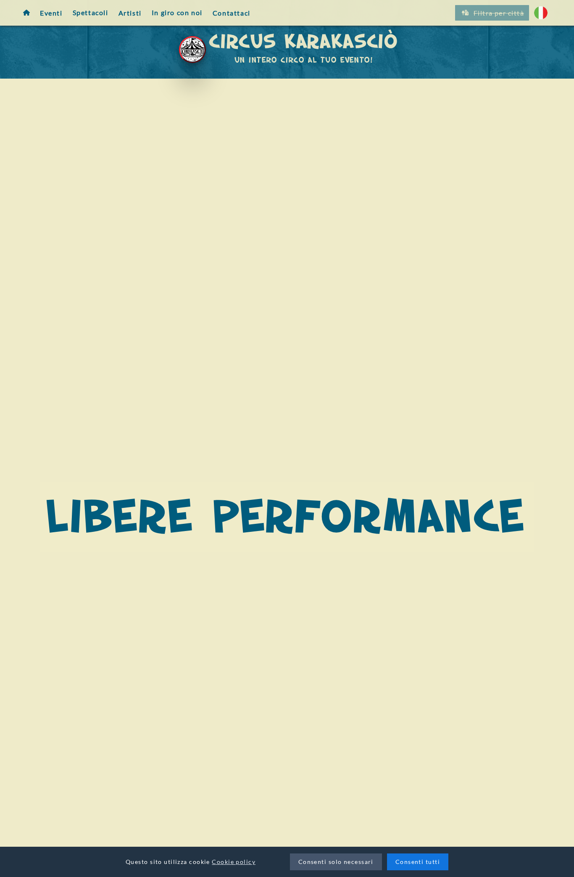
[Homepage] (26, 13)
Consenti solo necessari (336, 861)
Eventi (51, 12)
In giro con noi (177, 12)
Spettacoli (90, 12)
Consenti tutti (417, 861)
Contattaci (231, 12)
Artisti (130, 12)
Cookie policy (233, 861)
